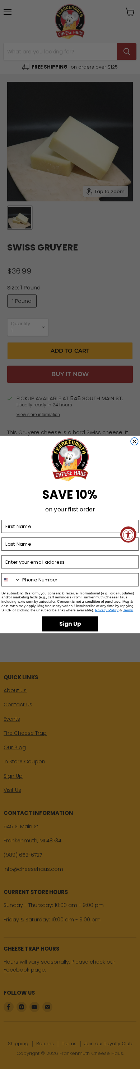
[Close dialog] (134, 441)
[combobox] (11, 579)
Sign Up (70, 624)
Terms (128, 610)
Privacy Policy (107, 610)
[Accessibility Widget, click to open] (128, 535)
